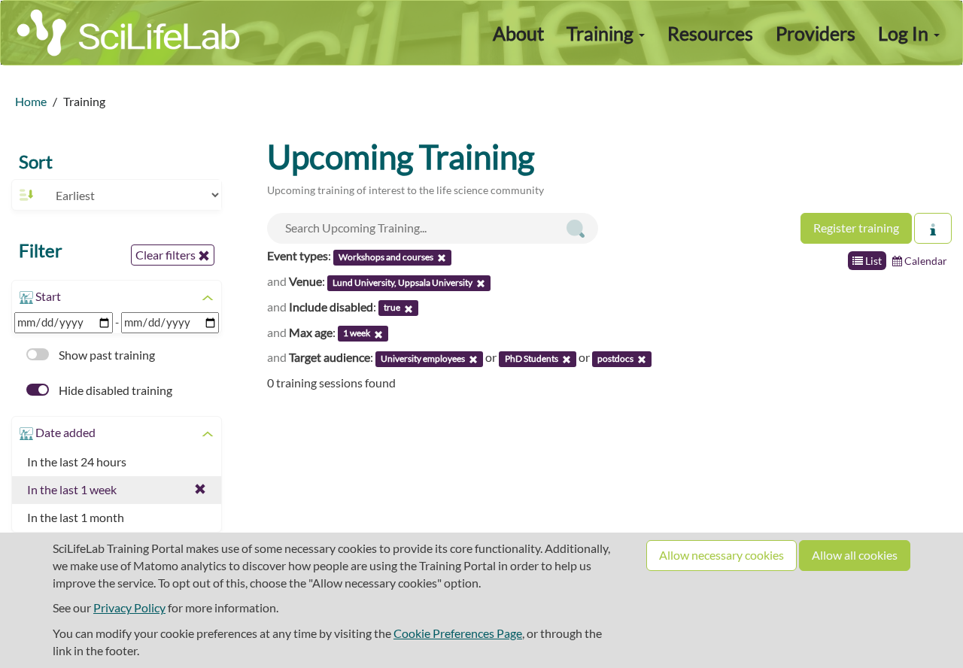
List (872, 260)
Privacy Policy (129, 607)
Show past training (105, 355)
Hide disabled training (114, 390)
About (518, 33)
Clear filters (166, 254)
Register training (856, 227)
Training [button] (602, 33)
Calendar (924, 260)
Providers (815, 33)
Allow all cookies (855, 555)
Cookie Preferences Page (457, 633)
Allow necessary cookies (721, 555)
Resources (710, 33)
